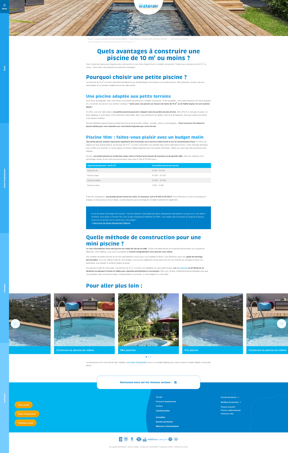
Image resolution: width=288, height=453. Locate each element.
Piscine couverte (228, 407)
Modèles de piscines (229, 402)
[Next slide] (281, 323)
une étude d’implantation (136, 362)
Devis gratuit (23, 405)
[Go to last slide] (15, 323)
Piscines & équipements (166, 401)
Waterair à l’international (167, 426)
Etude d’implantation (27, 414)
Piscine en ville (227, 414)
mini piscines (182, 268)
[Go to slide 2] (148, 356)
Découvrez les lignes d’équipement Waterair (111, 223)
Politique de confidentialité (149, 447)
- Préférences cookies (180, 447)
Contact (159, 406)
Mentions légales (133, 447)
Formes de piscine (228, 397)
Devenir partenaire (164, 422)
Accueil (159, 397)
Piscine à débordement (231, 410)
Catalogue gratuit (25, 423)
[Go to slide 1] (146, 356)
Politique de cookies (166, 447)
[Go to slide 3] (150, 356)
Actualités (160, 417)
